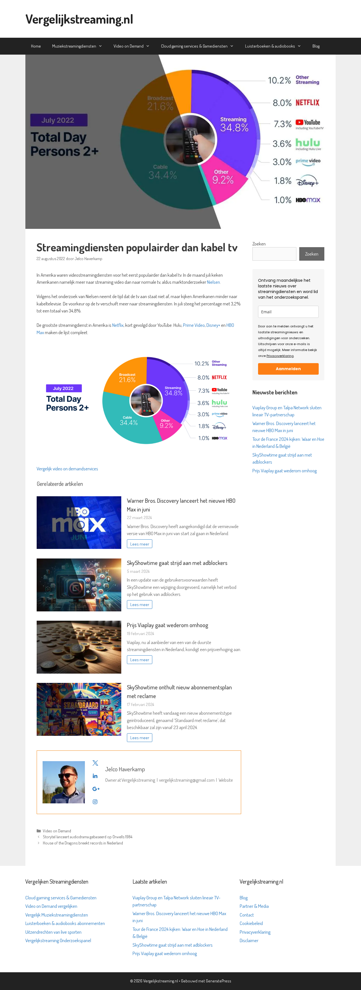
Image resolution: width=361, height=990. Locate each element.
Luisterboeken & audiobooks (270, 46)
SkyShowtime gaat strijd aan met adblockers (177, 562)
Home (36, 46)
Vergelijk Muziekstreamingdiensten (56, 915)
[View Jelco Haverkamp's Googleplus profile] (95, 788)
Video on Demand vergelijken (51, 906)
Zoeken (259, 244)
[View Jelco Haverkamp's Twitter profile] (95, 762)
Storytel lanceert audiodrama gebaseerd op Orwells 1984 (87, 836)
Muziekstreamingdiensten (74, 46)
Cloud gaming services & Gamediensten (194, 46)
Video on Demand (129, 46)
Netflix (118, 325)
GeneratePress (218, 981)
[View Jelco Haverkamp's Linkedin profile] (95, 775)
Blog (316, 46)
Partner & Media (254, 906)
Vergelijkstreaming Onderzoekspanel (58, 940)
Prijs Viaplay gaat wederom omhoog (167, 625)
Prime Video (194, 325)
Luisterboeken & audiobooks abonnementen (65, 923)
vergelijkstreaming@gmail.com (187, 780)
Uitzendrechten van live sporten (53, 932)
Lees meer (139, 544)
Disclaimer (249, 940)
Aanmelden (288, 369)
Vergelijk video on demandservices (67, 468)
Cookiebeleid (251, 923)
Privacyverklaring (280, 356)
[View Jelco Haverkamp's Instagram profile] (95, 801)
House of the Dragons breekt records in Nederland (83, 842)
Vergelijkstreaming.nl (79, 19)
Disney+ (213, 325)
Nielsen (213, 282)
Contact (247, 915)
